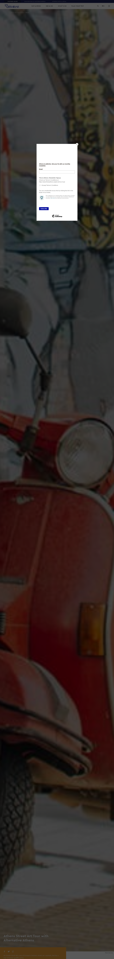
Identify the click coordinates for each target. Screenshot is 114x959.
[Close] (77, 144)
